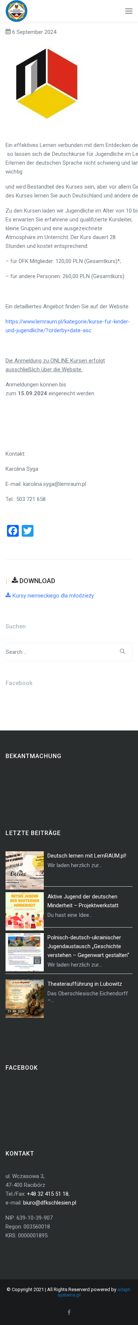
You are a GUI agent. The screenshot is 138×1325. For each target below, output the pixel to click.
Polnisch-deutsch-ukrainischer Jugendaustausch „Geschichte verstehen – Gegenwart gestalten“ (88, 946)
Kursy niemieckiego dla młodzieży (53, 595)
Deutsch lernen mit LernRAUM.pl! (86, 855)
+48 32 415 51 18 (47, 1194)
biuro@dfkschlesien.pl (49, 1202)
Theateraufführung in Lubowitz (84, 984)
